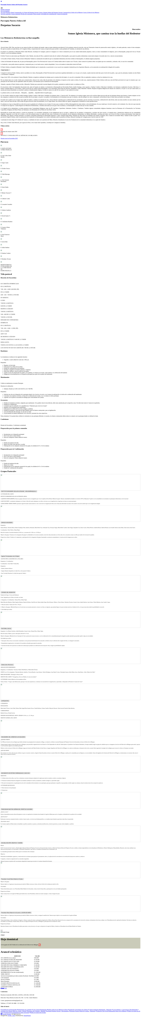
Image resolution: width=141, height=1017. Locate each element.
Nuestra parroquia (5, 9)
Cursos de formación (62, 14)
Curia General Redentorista (39, 1009)
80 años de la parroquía (27, 14)
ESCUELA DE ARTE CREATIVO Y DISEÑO (11, 843)
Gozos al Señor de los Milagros (91, 12)
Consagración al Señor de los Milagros (73, 12)
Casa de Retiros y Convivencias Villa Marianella (125, 1009)
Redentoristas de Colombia (24, 1009)
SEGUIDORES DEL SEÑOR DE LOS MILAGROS (13, 737)
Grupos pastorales (15, 14)
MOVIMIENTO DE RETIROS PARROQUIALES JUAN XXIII (15, 773)
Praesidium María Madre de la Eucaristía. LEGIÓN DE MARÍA (16, 912)
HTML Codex (11, 1015)
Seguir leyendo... (5, 70)
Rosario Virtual (10, 12)
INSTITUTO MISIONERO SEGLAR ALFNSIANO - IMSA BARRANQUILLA (18, 491)
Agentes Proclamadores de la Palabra (10, 556)
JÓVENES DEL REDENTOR (8, 592)
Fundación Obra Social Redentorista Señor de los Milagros (111, 1011)
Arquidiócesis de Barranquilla (9, 1009)
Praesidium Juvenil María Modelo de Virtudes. (12, 879)
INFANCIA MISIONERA (6, 522)
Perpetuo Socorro (6, 1014)
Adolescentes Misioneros (7, 664)
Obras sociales (36, 14)
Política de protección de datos (38, 1012)
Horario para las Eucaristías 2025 (9, 138)
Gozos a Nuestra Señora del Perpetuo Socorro (51, 12)
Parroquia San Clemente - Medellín (36, 1011)
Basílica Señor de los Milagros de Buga (57, 1009)
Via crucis (3, 12)
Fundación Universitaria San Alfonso (78, 1009)
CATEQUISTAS (5, 700)
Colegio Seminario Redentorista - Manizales (100, 1009)
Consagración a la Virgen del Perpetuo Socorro (26, 12)
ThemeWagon (27, 1015)
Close (2, 935)
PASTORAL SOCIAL (6, 628)
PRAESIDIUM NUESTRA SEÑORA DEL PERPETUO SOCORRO (16, 809)
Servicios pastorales (6, 14)
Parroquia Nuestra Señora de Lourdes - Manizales (82, 1011)
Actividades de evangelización (48, 14)
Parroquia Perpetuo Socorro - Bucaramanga (57, 1011)
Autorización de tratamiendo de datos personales (16, 1012)
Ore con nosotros (5, 11)
